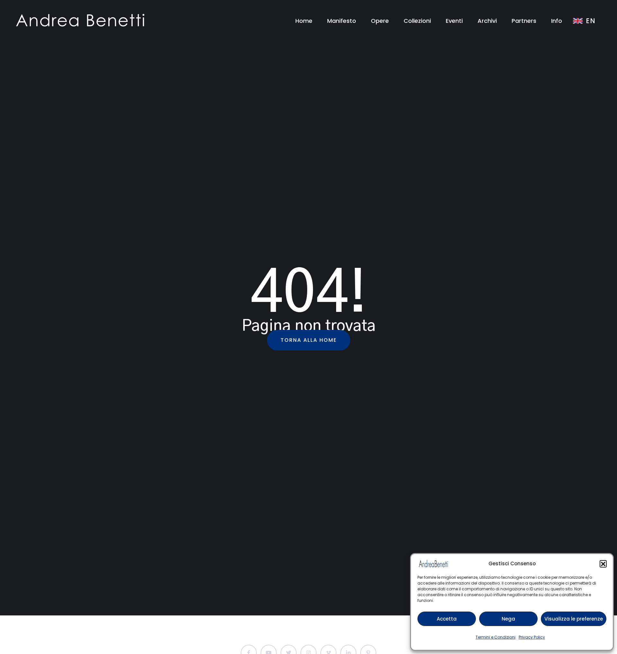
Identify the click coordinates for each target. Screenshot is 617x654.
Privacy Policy (532, 637)
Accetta (447, 618)
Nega (508, 618)
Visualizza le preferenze (573, 618)
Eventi (454, 21)
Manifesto (341, 21)
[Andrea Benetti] (80, 20)
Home (303, 21)
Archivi (487, 21)
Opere (380, 21)
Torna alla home (309, 340)
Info (556, 21)
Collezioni (417, 21)
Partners (524, 21)
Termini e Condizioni (495, 637)
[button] (603, 563)
